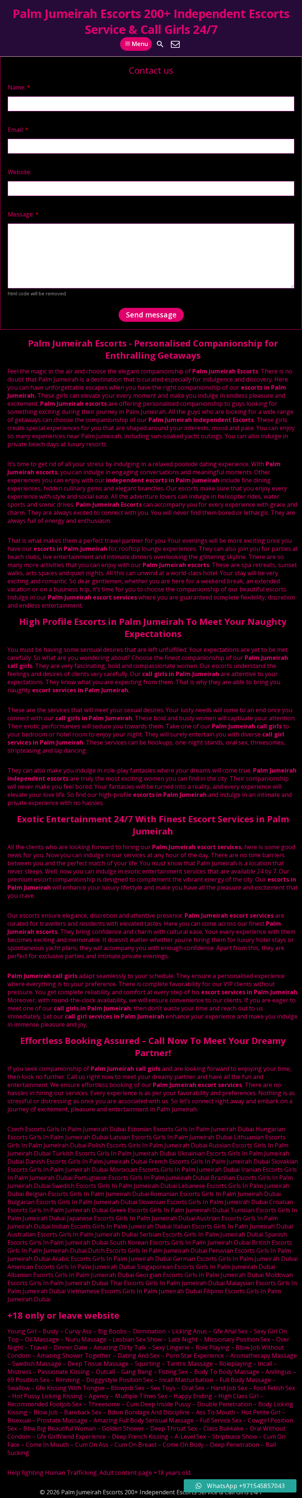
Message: (23, 214)
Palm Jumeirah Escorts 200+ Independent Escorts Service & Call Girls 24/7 (151, 21)
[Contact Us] (175, 44)
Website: (19, 172)
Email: (18, 130)
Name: (19, 87)
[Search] (160, 44)
